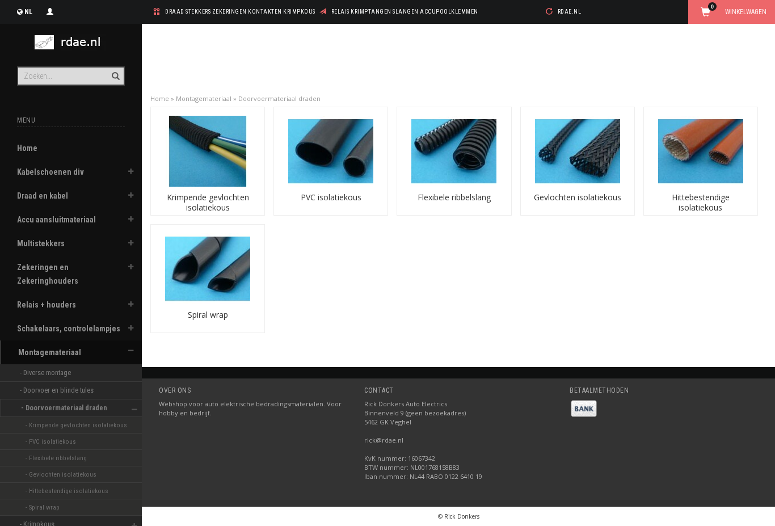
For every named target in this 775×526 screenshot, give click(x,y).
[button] (131, 173)
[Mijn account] (50, 10)
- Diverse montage (46, 372)
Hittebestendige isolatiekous (701, 202)
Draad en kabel (42, 195)
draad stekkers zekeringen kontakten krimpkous (240, 12)
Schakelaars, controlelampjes (68, 328)
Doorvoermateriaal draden (279, 98)
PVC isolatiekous (331, 197)
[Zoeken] (115, 69)
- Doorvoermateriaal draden (65, 407)
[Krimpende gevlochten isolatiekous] (207, 150)
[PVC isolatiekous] (330, 150)
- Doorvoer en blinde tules (57, 390)
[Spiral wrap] (207, 267)
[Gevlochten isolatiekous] (577, 150)
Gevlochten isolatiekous (577, 197)
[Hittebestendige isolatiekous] (700, 150)
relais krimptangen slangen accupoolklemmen (404, 12)
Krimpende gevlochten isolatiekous (208, 202)
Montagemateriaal (49, 352)
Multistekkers (41, 243)
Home (27, 148)
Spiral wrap (208, 314)
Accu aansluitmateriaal (56, 219)
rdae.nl (570, 12)
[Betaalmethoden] (584, 407)
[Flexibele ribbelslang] (453, 150)
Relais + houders (46, 304)
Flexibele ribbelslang (454, 197)
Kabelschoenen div (50, 171)
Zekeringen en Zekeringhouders (47, 274)
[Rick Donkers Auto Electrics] (71, 42)
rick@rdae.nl (383, 440)
